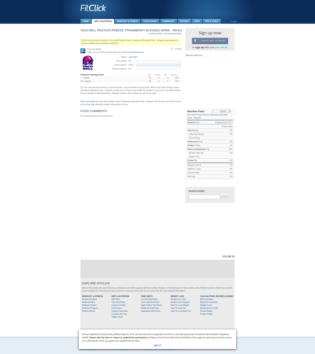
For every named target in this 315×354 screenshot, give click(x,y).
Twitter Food (117, 317)
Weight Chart (206, 305)
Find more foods (87, 101)
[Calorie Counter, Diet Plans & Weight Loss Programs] (93, 8)
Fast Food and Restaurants (133, 52)
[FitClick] (82, 51)
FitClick (98, 49)
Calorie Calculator (120, 311)
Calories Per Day (119, 314)
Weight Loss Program (180, 302)
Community (169, 21)
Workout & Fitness (127, 21)
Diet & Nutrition (103, 21)
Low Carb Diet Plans (150, 302)
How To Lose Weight (180, 305)
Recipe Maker (206, 311)
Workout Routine (89, 299)
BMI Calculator (206, 299)
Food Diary (116, 308)
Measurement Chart (209, 308)
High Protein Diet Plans (151, 305)
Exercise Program (90, 308)
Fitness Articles (88, 311)
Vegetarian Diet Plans (150, 311)
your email (221, 47)
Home (86, 21)
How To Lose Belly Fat (180, 311)
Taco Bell (133, 57)
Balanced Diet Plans (150, 308)
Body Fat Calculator (209, 302)
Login (234, 21)
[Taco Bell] (87, 69)
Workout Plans (88, 302)
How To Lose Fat (178, 308)
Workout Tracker (89, 305)
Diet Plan (116, 299)
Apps (197, 21)
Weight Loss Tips (178, 299)
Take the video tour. (194, 55)
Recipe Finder (206, 314)
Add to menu (156, 33)
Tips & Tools (211, 21)
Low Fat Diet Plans (149, 299)
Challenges (150, 21)
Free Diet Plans (118, 302)
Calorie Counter (119, 305)
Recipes (184, 21)
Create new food (174, 33)
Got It (157, 345)
